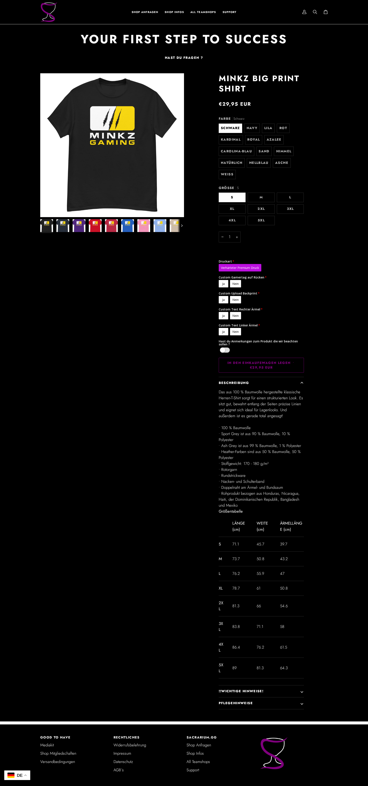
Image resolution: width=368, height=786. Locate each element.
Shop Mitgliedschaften (58, 753)
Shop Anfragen (199, 745)
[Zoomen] (112, 145)
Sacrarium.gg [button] (202, 737)
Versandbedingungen (57, 761)
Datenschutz (123, 761)
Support (193, 770)
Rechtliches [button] (127, 737)
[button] (174, 12)
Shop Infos (195, 753)
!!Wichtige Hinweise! (241, 691)
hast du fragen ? (184, 57)
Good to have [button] (55, 737)
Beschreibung (234, 383)
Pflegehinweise (236, 703)
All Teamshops (198, 761)
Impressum (122, 753)
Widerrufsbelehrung (130, 745)
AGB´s (119, 770)
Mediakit (47, 745)
